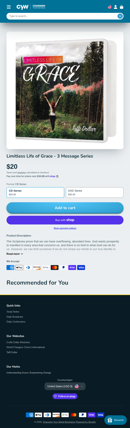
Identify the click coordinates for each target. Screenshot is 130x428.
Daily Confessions (15, 321)
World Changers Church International (25, 347)
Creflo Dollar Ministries (18, 342)
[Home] (30, 7)
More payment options (65, 228)
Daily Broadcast (14, 316)
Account (115, 7)
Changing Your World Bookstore (59, 422)
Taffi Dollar (11, 352)
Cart (122, 7)
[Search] (120, 16)
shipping (21, 172)
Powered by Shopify (86, 422)
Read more (13, 253)
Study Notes (12, 311)
